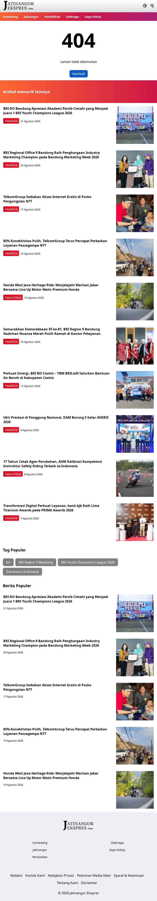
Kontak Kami (35, 875)
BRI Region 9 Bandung (36, 562)
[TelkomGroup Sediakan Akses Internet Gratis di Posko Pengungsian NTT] (135, 213)
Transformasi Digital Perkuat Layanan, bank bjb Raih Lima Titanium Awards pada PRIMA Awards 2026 (51, 507)
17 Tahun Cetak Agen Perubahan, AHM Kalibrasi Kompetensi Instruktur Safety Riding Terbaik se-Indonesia (52, 463)
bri (8, 562)
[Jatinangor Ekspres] (19, 6)
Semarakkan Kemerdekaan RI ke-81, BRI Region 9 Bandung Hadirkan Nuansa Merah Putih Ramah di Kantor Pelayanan (52, 331)
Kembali (78, 74)
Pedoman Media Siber (94, 875)
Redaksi (16, 875)
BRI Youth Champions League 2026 (88, 562)
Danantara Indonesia (22, 571)
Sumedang (10, 17)
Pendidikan (52, 17)
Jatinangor (31, 17)
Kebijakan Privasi (61, 875)
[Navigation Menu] (152, 6)
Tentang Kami (67, 883)
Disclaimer (89, 883)
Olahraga (72, 17)
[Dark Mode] (145, 6)
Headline (11, 121)
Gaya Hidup (93, 17)
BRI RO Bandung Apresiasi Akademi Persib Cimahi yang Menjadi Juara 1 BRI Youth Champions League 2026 (55, 110)
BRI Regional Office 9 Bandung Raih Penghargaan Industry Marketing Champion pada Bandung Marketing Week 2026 (51, 154)
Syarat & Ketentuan (129, 875)
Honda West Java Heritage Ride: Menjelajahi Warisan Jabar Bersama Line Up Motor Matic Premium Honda (51, 287)
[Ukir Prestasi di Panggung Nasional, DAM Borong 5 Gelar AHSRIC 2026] (135, 434)
